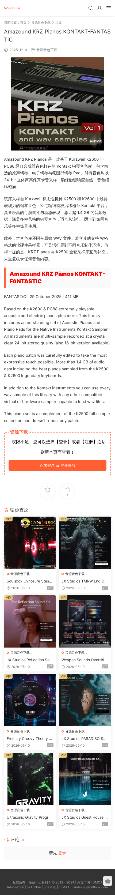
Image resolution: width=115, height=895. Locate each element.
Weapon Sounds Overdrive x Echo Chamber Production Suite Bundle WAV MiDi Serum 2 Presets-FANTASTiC (85, 660)
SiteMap (50, 887)
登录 (62, 852)
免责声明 (83, 882)
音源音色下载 (46, 50)
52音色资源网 (12, 8)
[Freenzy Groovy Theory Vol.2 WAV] (30, 700)
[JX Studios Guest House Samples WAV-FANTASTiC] (85, 779)
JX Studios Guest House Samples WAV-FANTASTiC (84, 817)
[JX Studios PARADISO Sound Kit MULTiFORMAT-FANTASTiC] (85, 700)
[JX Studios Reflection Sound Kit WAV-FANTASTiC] (30, 621)
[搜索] (90, 7)
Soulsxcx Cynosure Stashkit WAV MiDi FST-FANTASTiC (30, 581)
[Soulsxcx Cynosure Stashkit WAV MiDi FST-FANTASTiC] (30, 543)
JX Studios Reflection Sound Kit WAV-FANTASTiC (29, 660)
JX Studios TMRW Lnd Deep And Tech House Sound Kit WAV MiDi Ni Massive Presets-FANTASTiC (85, 581)
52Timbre (34, 887)
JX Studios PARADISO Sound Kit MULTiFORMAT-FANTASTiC (85, 738)
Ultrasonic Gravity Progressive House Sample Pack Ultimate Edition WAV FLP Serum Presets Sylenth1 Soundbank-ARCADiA (30, 817)
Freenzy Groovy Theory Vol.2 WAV (30, 738)
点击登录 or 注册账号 (57, 465)
